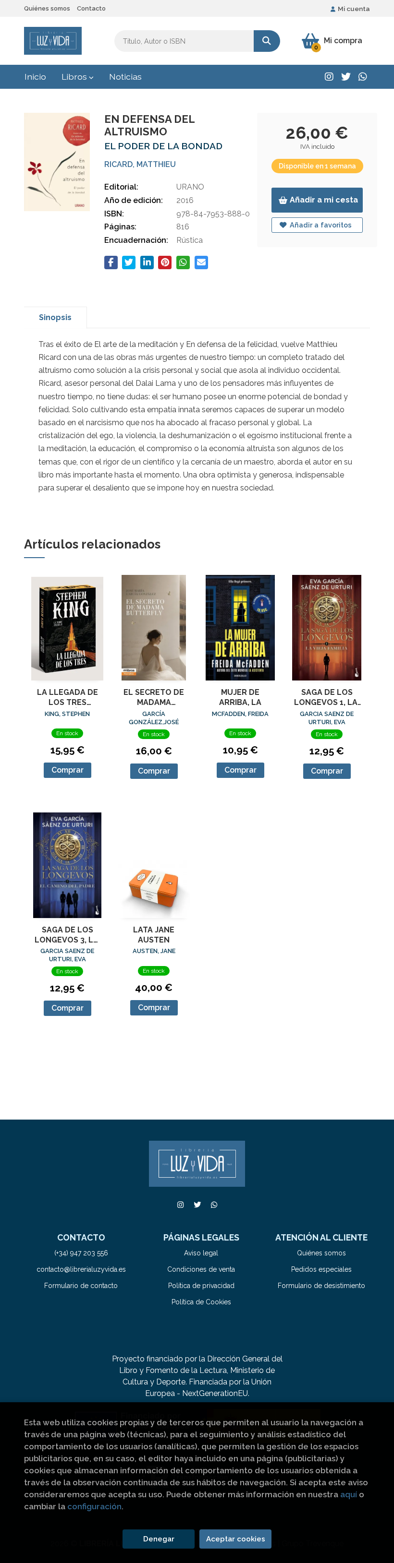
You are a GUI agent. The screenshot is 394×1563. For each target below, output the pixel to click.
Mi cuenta (354, 8)
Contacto (91, 8)
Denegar (158, 1539)
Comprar (67, 770)
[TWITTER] (346, 77)
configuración (94, 1506)
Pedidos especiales (321, 1269)
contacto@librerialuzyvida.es (81, 1269)
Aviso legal (201, 1253)
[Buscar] (267, 41)
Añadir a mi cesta (324, 199)
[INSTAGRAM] (329, 77)
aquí (348, 1494)
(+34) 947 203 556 (81, 1253)
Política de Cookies (201, 1302)
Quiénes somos (47, 8)
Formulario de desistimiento (321, 1285)
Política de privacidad (201, 1285)
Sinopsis (55, 317)
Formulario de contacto (81, 1285)
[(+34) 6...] (363, 77)
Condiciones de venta (201, 1269)
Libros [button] (75, 77)
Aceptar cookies (235, 1539)
